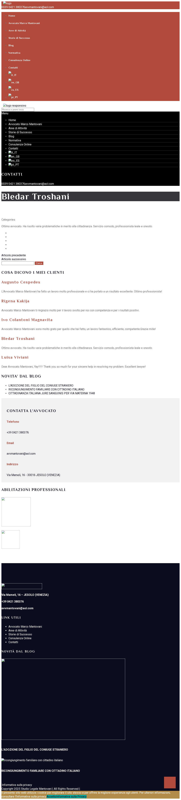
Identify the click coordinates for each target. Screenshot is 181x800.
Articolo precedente (13, 255)
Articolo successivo (13, 259)
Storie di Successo (19, 38)
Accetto (51, 796)
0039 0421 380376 (13, 7)
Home (11, 15)
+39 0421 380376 (18, 432)
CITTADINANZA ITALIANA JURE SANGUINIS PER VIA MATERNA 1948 (51, 393)
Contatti (13, 67)
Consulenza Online (19, 60)
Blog (11, 45)
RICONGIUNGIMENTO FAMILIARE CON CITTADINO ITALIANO (46, 389)
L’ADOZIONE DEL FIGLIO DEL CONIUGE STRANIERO (40, 385)
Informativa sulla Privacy (71, 796)
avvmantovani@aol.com (39, 7)
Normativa (14, 52)
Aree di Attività (17, 30)
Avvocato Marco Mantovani (24, 23)
